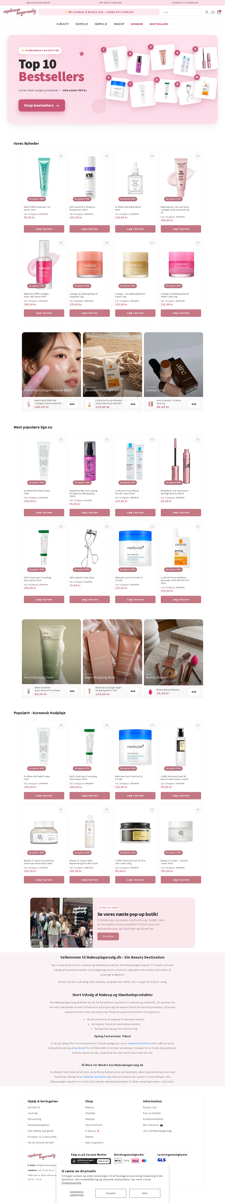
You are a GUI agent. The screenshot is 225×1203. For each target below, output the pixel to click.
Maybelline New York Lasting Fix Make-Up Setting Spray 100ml (83, 493)
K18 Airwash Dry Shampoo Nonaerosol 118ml (82, 208)
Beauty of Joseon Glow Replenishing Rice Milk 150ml (84, 862)
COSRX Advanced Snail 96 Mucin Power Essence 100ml (174, 778)
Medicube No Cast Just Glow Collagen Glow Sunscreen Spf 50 (175, 210)
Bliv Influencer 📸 (153, 1125)
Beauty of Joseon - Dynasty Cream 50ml (174, 862)
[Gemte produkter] (213, 12)
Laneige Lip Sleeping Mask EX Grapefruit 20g (84, 295)
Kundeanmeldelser (153, 1119)
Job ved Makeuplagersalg (157, 1130)
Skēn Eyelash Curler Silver (82, 577)
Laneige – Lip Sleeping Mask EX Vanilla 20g (130, 295)
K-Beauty (63, 24)
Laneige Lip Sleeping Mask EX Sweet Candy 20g (175, 295)
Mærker (89, 1136)
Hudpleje (82, 24)
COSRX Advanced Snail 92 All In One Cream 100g (130, 862)
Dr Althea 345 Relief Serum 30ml (128, 208)
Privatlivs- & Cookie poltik (42, 1136)
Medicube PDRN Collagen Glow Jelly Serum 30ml (36, 295)
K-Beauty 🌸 (92, 1130)
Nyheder (137, 24)
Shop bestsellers (41, 105)
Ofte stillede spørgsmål (40, 1130)
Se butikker (108, 936)
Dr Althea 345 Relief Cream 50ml (37, 492)
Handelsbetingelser (38, 1125)
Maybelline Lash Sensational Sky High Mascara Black (174, 492)
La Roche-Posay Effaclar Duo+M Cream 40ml (127, 492)
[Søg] (200, 12)
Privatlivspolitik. (72, 1183)
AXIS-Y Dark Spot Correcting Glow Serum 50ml (37, 579)
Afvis (144, 1193)
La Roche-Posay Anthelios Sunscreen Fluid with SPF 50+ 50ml (175, 580)
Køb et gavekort (94, 1142)
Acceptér (111, 1193)
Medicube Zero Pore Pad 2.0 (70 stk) (129, 579)
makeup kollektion (139, 1043)
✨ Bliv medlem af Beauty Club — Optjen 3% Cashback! (99, 12)
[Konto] (207, 12)
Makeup (119, 24)
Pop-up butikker (152, 1113)
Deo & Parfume (93, 1125)
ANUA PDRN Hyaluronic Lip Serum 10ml (37, 208)
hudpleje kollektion (95, 1076)
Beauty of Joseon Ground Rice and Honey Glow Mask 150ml (39, 862)
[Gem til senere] (61, 156)
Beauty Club (150, 1107)
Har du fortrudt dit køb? (41, 1142)
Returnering (34, 1119)
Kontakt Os (34, 1107)
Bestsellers (159, 24)
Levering (33, 1113)
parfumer (80, 1048)
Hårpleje (101, 24)
